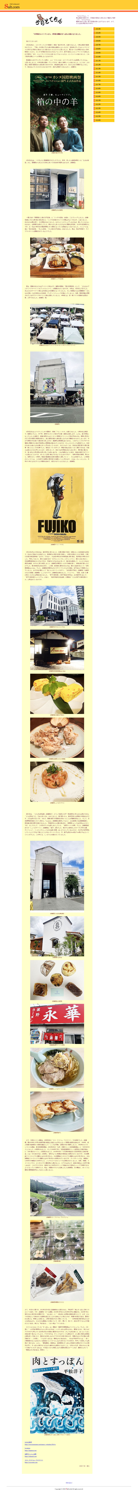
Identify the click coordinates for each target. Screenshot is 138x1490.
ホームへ (69, 1482)
